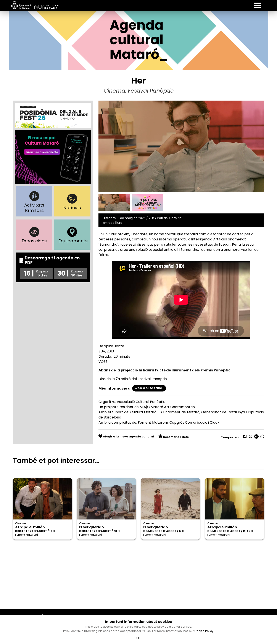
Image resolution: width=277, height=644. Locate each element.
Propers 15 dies (42, 273)
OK (138, 638)
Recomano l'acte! (176, 437)
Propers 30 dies (77, 273)
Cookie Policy (203, 631)
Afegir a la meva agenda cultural (128, 436)
